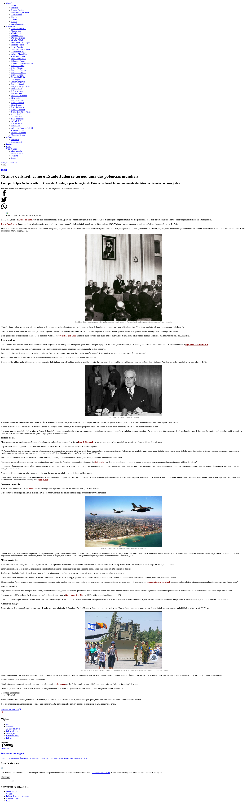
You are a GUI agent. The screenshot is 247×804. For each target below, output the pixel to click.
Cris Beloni (16, 33)
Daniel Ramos (17, 35)
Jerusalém (61, 684)
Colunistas (10, 26)
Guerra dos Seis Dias (74, 595)
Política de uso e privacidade (17, 796)
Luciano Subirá (17, 84)
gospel (8, 724)
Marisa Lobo (16, 93)
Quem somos (11, 791)
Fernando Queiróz (18, 70)
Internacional (16, 142)
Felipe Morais (17, 68)
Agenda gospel (17, 24)
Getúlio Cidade (17, 40)
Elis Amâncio (16, 123)
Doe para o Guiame (9, 162)
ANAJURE (16, 121)
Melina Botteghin (18, 100)
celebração (10, 733)
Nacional (15, 139)
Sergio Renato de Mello (21, 112)
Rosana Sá (15, 126)
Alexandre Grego (18, 52)
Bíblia (8, 146)
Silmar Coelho (17, 114)
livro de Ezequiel (85, 442)
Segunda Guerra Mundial (196, 344)
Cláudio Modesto (18, 56)
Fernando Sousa (17, 65)
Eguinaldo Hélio (18, 77)
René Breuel (16, 105)
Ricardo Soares (17, 107)
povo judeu (43, 480)
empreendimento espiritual (158, 582)
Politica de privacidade (101, 772)
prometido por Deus (67, 336)
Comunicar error (13, 798)
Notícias (14, 8)
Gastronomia (16, 151)
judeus (8, 738)
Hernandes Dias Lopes (20, 42)
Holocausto (99, 462)
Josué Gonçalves (18, 82)
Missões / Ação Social (20, 12)
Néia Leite (15, 98)
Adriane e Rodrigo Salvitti (22, 128)
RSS (8, 801)
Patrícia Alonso (17, 102)
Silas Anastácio (17, 119)
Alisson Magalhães (19, 54)
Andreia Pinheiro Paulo (20, 49)
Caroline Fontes (17, 130)
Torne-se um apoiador (10, 709)
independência (12, 731)
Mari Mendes (16, 89)
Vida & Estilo (11, 149)
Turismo (14, 156)
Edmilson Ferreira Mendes (22, 63)
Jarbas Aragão (17, 47)
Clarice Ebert (16, 31)
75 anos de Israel (13, 729)
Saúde (13, 158)
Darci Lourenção (18, 38)
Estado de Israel (25, 220)
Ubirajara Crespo (18, 135)
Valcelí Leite (16, 116)
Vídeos (14, 19)
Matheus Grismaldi (19, 96)
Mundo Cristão (17, 10)
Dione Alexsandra (18, 59)
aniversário (10, 726)
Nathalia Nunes (17, 45)
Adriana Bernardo (18, 28)
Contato (9, 794)
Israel (13, 5)
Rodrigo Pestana (18, 109)
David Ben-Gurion (9, 224)
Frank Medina (17, 75)
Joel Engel (15, 79)
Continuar (5, 777)
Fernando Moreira (18, 72)
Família (14, 17)
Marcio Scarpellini (18, 133)
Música (9, 137)
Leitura (14, 22)
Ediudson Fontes (18, 61)
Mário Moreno (17, 91)
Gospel (9, 3)
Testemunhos (16, 15)
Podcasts (9, 144)
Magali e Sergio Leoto (20, 86)
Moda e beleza (17, 153)
